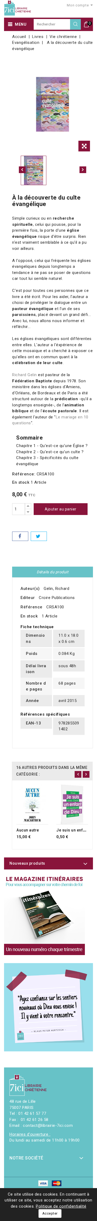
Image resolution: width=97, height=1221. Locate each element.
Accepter (50, 1213)
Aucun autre (27, 830)
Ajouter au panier (61, 509)
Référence (31, 607)
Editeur (27, 597)
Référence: (23, 474)
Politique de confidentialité (61, 1206)
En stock (20, 482)
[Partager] (20, 536)
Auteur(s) (30, 588)
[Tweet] (39, 536)
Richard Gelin (24, 374)
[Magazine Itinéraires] (44, 915)
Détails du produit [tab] (52, 572)
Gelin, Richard (56, 588)
